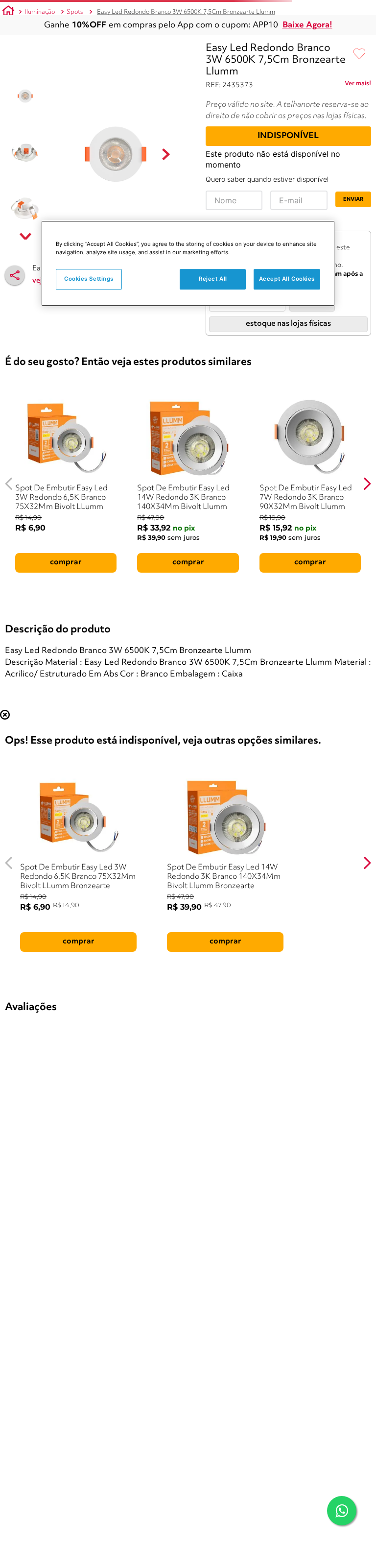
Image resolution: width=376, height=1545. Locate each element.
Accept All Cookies (287, 278)
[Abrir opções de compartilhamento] (14, 275)
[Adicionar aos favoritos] (359, 54)
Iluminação (39, 12)
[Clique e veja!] (358, 85)
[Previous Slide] (9, 483)
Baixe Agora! (307, 25)
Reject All (213, 278)
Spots (75, 12)
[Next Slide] (367, 483)
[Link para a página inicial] (8, 12)
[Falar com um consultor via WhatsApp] (341, 1510)
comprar (66, 562)
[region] (188, 263)
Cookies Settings (89, 278)
